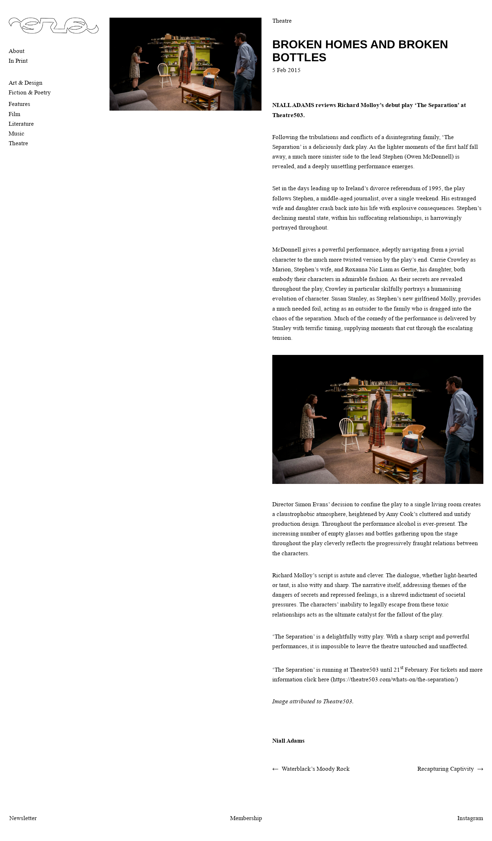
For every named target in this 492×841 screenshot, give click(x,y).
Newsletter (23, 818)
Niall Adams (288, 740)
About (16, 51)
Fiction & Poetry (30, 92)
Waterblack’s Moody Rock (316, 768)
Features (19, 104)
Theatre (18, 143)
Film (14, 114)
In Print (18, 60)
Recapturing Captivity (445, 768)
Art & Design (26, 82)
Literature (21, 123)
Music (16, 133)
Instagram (470, 818)
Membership (246, 818)
